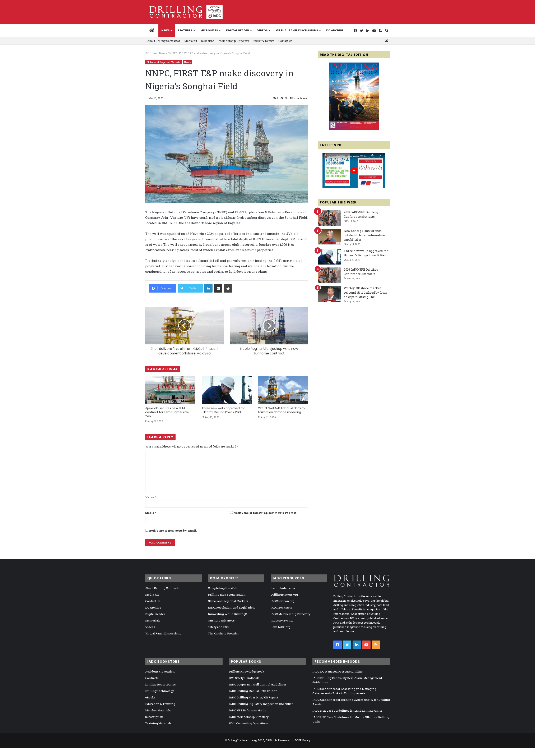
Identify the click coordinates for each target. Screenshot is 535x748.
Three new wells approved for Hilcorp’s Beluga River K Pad (223, 410)
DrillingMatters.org (284, 594)
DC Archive (334, 30)
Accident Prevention (160, 671)
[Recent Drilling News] (354, 128)
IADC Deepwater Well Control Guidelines (258, 684)
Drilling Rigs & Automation (227, 594)
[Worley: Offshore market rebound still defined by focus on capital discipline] (329, 294)
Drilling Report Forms (160, 684)
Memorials (152, 620)
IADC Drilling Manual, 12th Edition (253, 691)
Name (150, 497)
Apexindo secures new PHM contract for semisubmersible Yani (167, 412)
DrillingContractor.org (242, 740)
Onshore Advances (221, 620)
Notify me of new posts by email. (173, 530)
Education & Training (160, 704)
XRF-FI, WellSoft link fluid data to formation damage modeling (281, 410)
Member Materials (158, 710)
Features (185, 30)
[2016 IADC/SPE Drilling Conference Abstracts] (329, 275)
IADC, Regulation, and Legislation (231, 607)
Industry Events (263, 41)
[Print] (228, 288)
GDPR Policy (302, 740)
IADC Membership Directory (290, 614)
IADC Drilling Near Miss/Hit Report (253, 697)
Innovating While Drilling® (227, 614)
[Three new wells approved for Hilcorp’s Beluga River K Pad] (227, 390)
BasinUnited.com (283, 588)
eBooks (150, 697)
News (165, 30)
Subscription (154, 717)
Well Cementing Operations (248, 723)
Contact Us (285, 41)
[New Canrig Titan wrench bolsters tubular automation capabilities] (329, 236)
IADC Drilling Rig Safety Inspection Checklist (261, 704)
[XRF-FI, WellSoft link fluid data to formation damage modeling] (283, 390)
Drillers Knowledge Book (246, 671)
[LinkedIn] (208, 288)
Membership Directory (234, 41)
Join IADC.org (280, 627)
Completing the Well (222, 588)
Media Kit (190, 41)
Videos (262, 30)
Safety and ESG (218, 627)
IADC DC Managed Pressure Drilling (337, 671)
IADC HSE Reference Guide (247, 710)
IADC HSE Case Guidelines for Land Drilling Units (347, 710)
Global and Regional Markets (163, 62)
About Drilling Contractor (163, 41)
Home (152, 53)
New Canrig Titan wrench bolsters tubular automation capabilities (364, 235)
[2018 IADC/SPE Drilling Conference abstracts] (329, 218)
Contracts (152, 678)
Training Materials (158, 723)
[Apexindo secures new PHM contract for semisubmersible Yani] (170, 390)
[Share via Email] (218, 288)
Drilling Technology (159, 691)
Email (150, 513)
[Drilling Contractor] (184, 12)
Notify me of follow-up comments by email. (265, 513)
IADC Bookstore (282, 607)
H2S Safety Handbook (244, 678)
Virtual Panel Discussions (297, 30)
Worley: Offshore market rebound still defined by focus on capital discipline (365, 292)
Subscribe (207, 41)
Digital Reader (237, 30)
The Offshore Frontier (223, 633)
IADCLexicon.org (282, 601)
